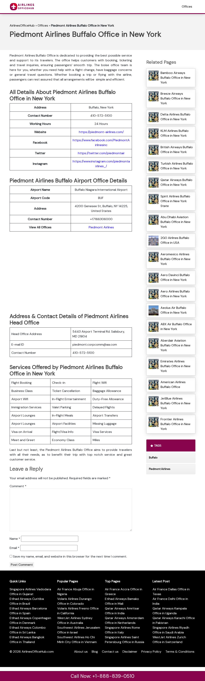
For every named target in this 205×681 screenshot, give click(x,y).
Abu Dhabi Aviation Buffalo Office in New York (175, 222)
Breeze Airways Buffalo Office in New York (175, 98)
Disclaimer (130, 651)
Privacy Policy (151, 651)
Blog (95, 651)
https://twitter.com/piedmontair (101, 153)
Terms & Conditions (179, 651)
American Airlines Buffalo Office (173, 384)
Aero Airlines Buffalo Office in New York (175, 293)
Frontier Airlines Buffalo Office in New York (175, 424)
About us (81, 651)
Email (14, 548)
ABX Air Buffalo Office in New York (176, 326)
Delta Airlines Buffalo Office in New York (175, 116)
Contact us (110, 651)
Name (15, 539)
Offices (187, 6)
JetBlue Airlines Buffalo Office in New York (175, 403)
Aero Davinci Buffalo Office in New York (175, 277)
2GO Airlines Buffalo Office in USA (175, 240)
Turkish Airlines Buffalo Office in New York (177, 165)
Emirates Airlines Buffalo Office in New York (175, 366)
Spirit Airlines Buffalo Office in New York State (175, 201)
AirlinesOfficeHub (22, 25)
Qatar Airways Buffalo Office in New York (176, 182)
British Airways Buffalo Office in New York (177, 149)
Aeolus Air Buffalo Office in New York (174, 310)
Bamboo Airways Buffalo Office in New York (175, 78)
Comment (18, 486)
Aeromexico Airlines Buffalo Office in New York (175, 259)
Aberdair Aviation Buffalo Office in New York (175, 345)
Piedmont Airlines (101, 227)
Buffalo (153, 457)
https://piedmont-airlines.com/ (101, 132)
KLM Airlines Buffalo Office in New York (175, 133)
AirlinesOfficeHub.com (38, 651)
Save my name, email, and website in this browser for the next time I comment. (70, 556)
